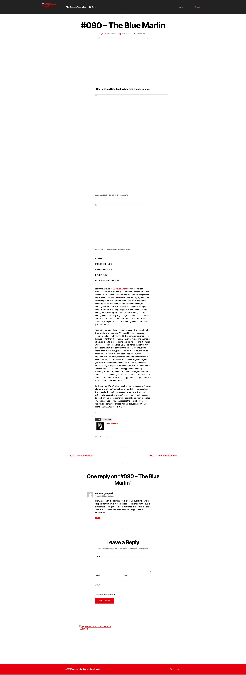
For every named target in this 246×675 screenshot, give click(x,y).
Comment (98, 556)
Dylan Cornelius (111, 34)
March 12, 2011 (127, 34)
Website (98, 585)
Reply (98, 518)
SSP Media (96, 669)
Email (126, 575)
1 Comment (141, 34)
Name (97, 575)
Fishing (104, 437)
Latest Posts (107, 419)
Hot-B (109, 437)
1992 (99, 437)
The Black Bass (120, 289)
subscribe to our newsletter (106, 595)
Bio (99, 419)
